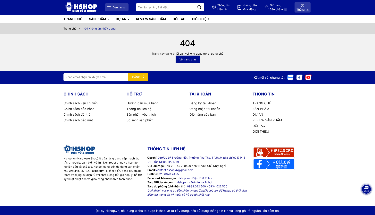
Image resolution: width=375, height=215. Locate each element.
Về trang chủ (187, 59)
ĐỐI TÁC (179, 19)
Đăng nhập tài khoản (204, 109)
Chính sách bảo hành (78, 109)
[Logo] (81, 7)
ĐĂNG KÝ (138, 77)
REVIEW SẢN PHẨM (151, 19)
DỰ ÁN (121, 19)
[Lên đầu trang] (367, 199)
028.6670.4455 (168, 174)
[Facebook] (299, 77)
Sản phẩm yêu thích (141, 114)
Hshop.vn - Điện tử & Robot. (195, 178)
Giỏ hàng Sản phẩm (278, 7)
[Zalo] (290, 77)
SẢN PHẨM (98, 19)
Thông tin (223, 7)
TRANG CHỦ (72, 19)
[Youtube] (308, 77)
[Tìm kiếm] (199, 7)
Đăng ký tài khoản (202, 103)
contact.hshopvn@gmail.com (174, 170)
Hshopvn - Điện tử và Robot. (195, 182)
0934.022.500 (218, 186)
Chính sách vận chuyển (80, 103)
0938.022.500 (196, 186)
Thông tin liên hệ (139, 109)
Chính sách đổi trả (76, 114)
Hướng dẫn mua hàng (142, 103)
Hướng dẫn (250, 7)
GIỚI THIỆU (200, 19)
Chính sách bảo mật (78, 120)
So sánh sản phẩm (140, 120)
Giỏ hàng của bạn (202, 114)
